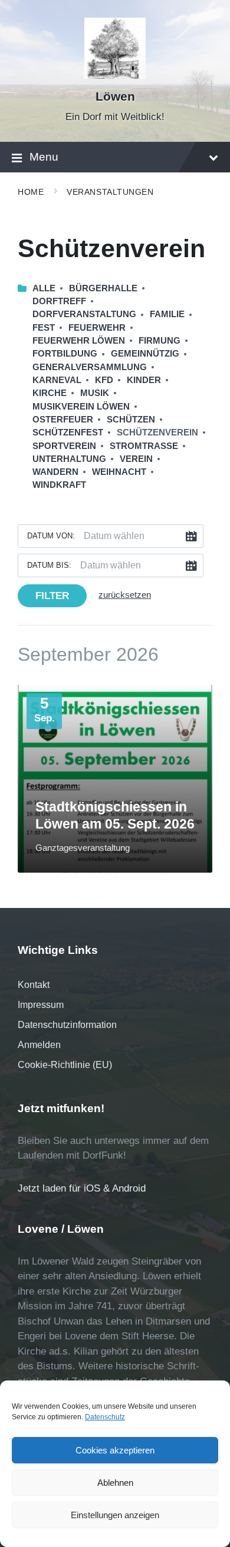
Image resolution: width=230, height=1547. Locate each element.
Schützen (131, 419)
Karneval (56, 380)
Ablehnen (115, 1483)
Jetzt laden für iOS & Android (82, 1188)
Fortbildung (64, 353)
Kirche (49, 393)
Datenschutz (105, 1417)
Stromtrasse (144, 446)
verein (136, 459)
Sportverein (64, 446)
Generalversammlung (89, 367)
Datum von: (51, 535)
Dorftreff (59, 301)
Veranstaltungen (110, 192)
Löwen (115, 96)
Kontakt (34, 985)
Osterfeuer (62, 419)
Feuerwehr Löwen (78, 340)
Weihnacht (119, 472)
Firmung (159, 340)
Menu (43, 157)
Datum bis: (49, 565)
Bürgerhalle (103, 288)
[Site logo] (115, 75)
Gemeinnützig (145, 353)
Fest (43, 327)
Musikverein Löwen (81, 406)
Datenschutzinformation (67, 1025)
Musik (94, 393)
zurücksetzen (124, 595)
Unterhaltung (69, 459)
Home (31, 192)
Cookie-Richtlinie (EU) (65, 1065)
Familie (167, 314)
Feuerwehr (97, 327)
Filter (52, 595)
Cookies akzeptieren (115, 1450)
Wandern (55, 472)
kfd (104, 380)
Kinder (144, 380)
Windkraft (59, 485)
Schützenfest (67, 432)
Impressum (41, 1005)
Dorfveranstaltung (84, 314)
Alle (43, 288)
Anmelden (39, 1045)
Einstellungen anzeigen (115, 1515)
